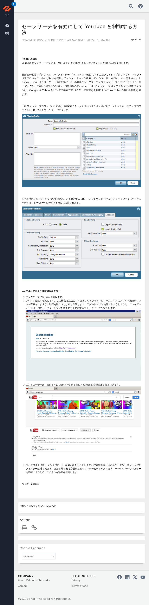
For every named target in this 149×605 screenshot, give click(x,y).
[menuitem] (8, 25)
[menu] (8, 28)
